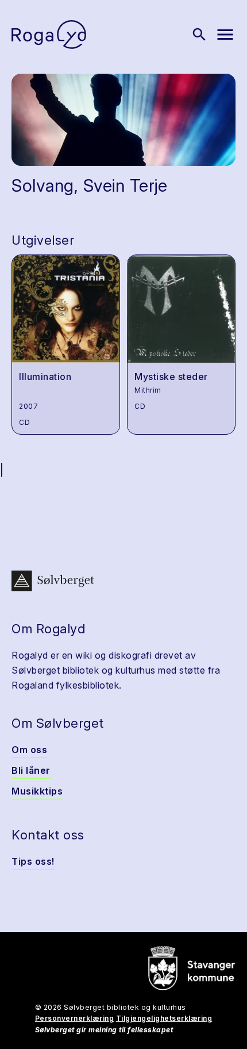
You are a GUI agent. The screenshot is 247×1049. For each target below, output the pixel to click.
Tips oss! (33, 861)
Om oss (29, 749)
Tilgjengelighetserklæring (164, 1018)
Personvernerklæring (74, 1018)
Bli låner (31, 770)
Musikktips (37, 791)
